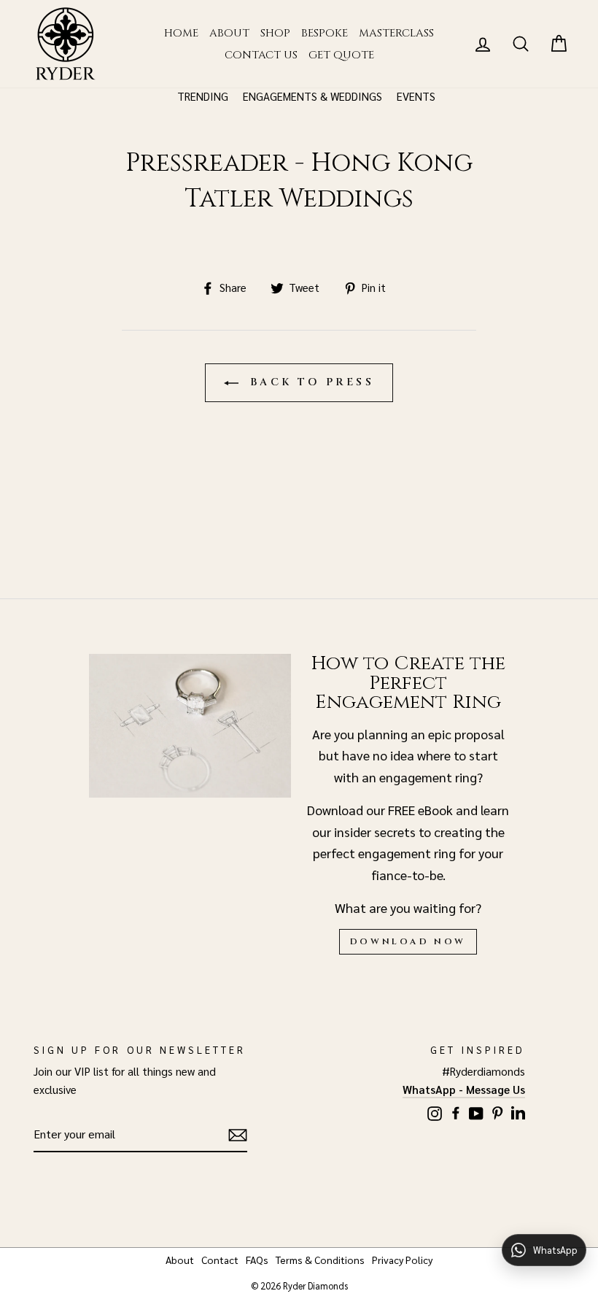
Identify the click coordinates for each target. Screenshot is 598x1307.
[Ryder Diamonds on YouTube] (476, 1111)
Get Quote (341, 55)
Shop (275, 33)
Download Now (408, 941)
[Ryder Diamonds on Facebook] (455, 1110)
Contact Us (261, 55)
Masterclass (396, 33)
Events (416, 96)
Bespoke (324, 33)
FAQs (257, 1259)
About (229, 33)
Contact (219, 1259)
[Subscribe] (237, 1134)
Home (181, 33)
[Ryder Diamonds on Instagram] (434, 1111)
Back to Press (309, 382)
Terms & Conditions (320, 1259)
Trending (202, 96)
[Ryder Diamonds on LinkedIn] (518, 1110)
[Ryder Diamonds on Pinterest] (497, 1110)
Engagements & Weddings (312, 96)
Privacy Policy (402, 1259)
